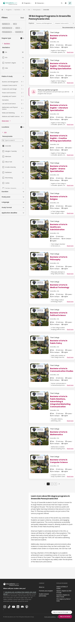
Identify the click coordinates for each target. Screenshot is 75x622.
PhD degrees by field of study (63, 600)
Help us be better (65, 616)
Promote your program (46, 591)
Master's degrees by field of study (63, 591)
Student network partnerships (44, 594)
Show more (5, 121)
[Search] (61, 3)
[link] (46, 10)
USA (5, 132)
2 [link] (51, 484)
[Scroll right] (73, 23)
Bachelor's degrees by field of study (63, 595)
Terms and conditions (50, 617)
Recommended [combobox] (67, 28)
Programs (27, 3)
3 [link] (55, 484)
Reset (22, 17)
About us (41, 587)
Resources (40, 3)
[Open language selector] (65, 3)
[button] (6, 24)
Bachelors (7, 43)
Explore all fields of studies (62, 587)
